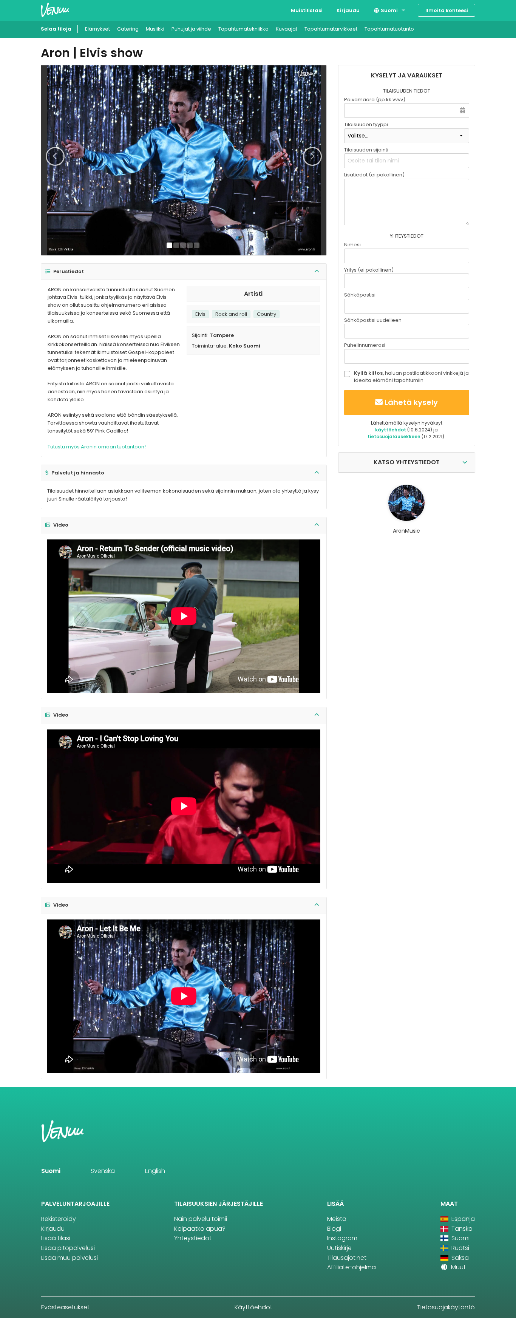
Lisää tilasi (55, 1238)
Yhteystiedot (193, 1238)
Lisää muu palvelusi (69, 1257)
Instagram (342, 1238)
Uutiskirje (339, 1248)
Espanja (462, 1218)
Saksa (459, 1257)
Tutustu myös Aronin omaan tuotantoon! (97, 446)
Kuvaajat (286, 28)
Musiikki (155, 28)
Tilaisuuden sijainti (366, 149)
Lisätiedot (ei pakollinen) (374, 174)
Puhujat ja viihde (191, 28)
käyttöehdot (390, 429)
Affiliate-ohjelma (351, 1267)
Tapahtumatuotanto (389, 28)
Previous (55, 156)
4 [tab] (190, 245)
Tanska (461, 1228)
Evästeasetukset (65, 1307)
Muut (458, 1267)
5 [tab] (196, 245)
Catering (128, 28)
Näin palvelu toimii (200, 1218)
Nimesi (352, 244)
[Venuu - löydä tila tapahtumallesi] (55, 9)
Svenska (103, 1171)
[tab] (183, 272)
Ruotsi (459, 1248)
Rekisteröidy (58, 1218)
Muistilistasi (307, 10)
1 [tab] (169, 245)
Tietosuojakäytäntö (446, 1307)
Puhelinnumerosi (364, 345)
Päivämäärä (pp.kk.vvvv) (374, 99)
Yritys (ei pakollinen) (369, 269)
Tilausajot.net (346, 1257)
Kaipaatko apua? (200, 1228)
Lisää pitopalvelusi (68, 1248)
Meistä (336, 1218)
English (155, 1171)
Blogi (334, 1228)
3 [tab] (183, 245)
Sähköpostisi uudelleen (373, 320)
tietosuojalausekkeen (394, 436)
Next (312, 156)
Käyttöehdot (253, 1307)
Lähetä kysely (411, 402)
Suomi (389, 10)
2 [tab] (176, 245)
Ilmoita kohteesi (446, 10)
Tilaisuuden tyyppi (366, 124)
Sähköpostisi (359, 294)
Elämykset (97, 28)
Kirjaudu (348, 10)
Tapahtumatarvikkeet (330, 28)
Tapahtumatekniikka (243, 28)
